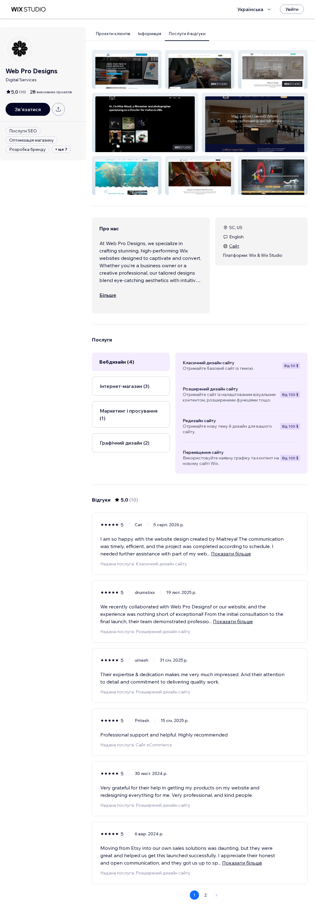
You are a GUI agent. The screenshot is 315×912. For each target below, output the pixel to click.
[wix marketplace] (28, 9)
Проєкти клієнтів (113, 33)
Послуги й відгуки (187, 33)
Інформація (149, 33)
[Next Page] (216, 895)
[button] (126, 69)
